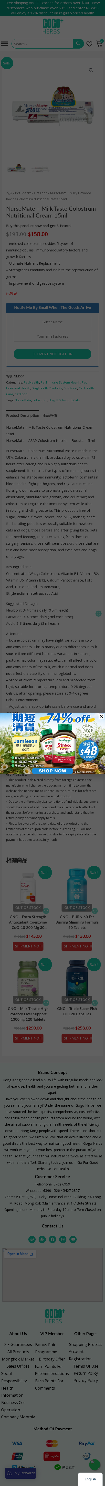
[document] (52, 743)
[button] (101, 716)
